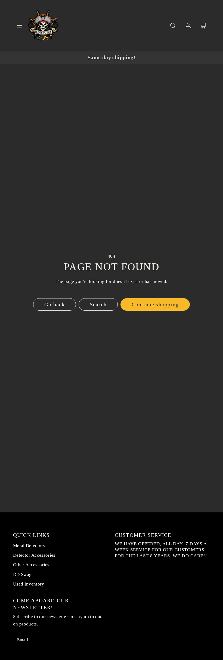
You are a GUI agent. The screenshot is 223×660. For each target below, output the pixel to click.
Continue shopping (155, 304)
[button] (19, 25)
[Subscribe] (102, 639)
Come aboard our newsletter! (41, 604)
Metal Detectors (29, 545)
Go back (54, 304)
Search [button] (98, 304)
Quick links (31, 535)
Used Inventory (28, 584)
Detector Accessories (34, 555)
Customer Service (143, 535)
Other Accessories (31, 564)
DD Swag (22, 574)
